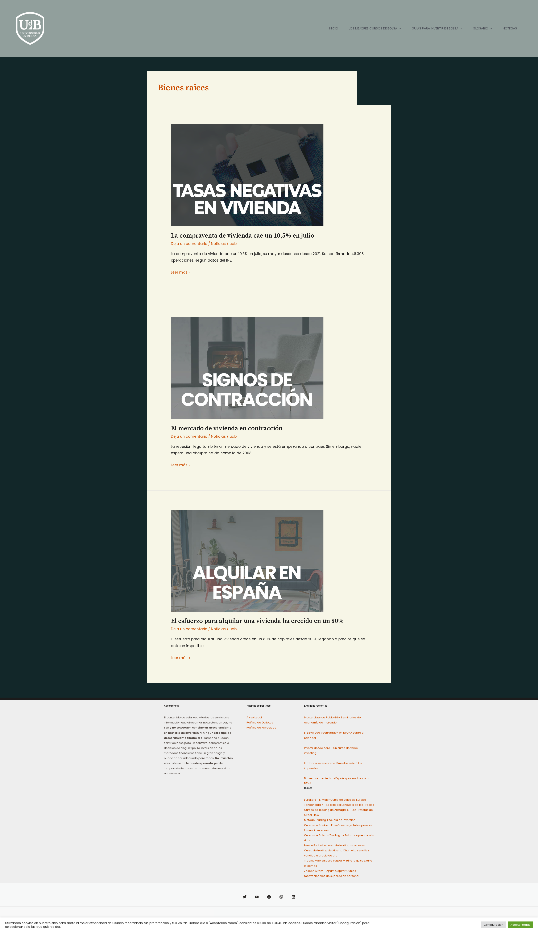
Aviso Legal (254, 717)
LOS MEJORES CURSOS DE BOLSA (373, 28)
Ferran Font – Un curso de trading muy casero (335, 845)
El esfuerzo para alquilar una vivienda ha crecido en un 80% (257, 621)
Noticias (218, 243)
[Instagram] (281, 897)
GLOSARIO (480, 28)
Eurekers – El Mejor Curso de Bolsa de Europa (335, 800)
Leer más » (180, 272)
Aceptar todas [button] (520, 925)
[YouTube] (257, 897)
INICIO (333, 28)
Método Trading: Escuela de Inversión (329, 820)
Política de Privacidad (261, 728)
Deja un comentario (189, 243)
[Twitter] (245, 897)
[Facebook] (269, 897)
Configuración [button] (493, 925)
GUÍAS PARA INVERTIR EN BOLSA (435, 28)
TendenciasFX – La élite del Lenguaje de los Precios (339, 805)
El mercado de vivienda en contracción (226, 428)
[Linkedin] (293, 897)
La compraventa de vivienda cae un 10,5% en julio (242, 236)
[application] (399, 28)
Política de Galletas (260, 723)
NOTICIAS (510, 28)
